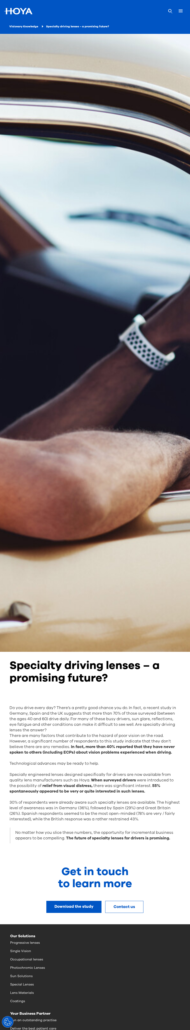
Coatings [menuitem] (17, 1001)
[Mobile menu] (180, 11)
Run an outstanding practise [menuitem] (33, 1020)
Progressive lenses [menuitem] (25, 942)
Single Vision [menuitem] (20, 951)
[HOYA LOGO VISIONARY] (18, 11)
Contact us (124, 906)
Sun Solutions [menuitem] (21, 976)
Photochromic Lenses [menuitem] (27, 968)
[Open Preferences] (7, 1022)
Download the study (73, 906)
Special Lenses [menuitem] (22, 984)
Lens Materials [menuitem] (22, 993)
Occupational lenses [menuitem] (26, 959)
